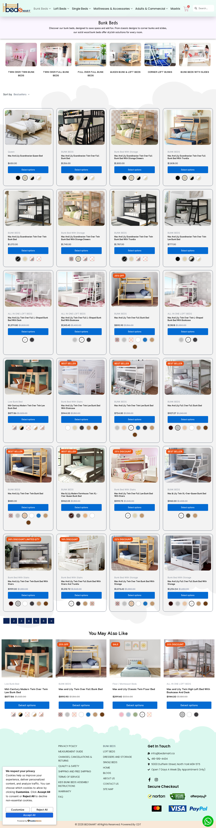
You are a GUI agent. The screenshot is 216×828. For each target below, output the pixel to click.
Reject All (42, 809)
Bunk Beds (41, 9)
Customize (17, 809)
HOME (106, 767)
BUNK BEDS (109, 746)
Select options (28, 169)
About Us (109, 778)
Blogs (107, 773)
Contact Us (111, 784)
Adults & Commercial (150, 9)
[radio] (18, 178)
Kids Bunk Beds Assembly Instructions (73, 784)
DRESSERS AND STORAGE (117, 757)
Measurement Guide (70, 751)
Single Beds (80, 9)
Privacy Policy (67, 746)
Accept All (29, 815)
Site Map (108, 789)
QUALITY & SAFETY (68, 766)
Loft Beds (60, 9)
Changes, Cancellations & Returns (75, 758)
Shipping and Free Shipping (74, 771)
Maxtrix (175, 9)
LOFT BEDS (109, 751)
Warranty (64, 791)
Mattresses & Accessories (112, 9)
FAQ (60, 797)
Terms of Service (69, 777)
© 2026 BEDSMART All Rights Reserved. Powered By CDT (108, 824)
